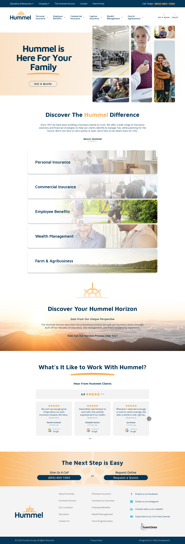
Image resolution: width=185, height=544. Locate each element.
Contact (83, 3)
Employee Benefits (58, 17)
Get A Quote (43, 83)
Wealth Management (113, 17)
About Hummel (66, 494)
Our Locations (66, 507)
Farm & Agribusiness (134, 17)
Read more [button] (54, 417)
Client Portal (98, 3)
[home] (20, 16)
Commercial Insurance (76, 17)
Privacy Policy (96, 540)
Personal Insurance (40, 17)
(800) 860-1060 (59, 477)
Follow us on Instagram (147, 501)
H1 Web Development (160, 540)
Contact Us (64, 521)
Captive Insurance (94, 17)
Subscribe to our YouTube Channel (152, 516)
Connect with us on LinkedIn (149, 509)
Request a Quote (125, 477)
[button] (21, 3)
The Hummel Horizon (65, 3)
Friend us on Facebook (146, 494)
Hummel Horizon (67, 501)
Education (64, 514)
